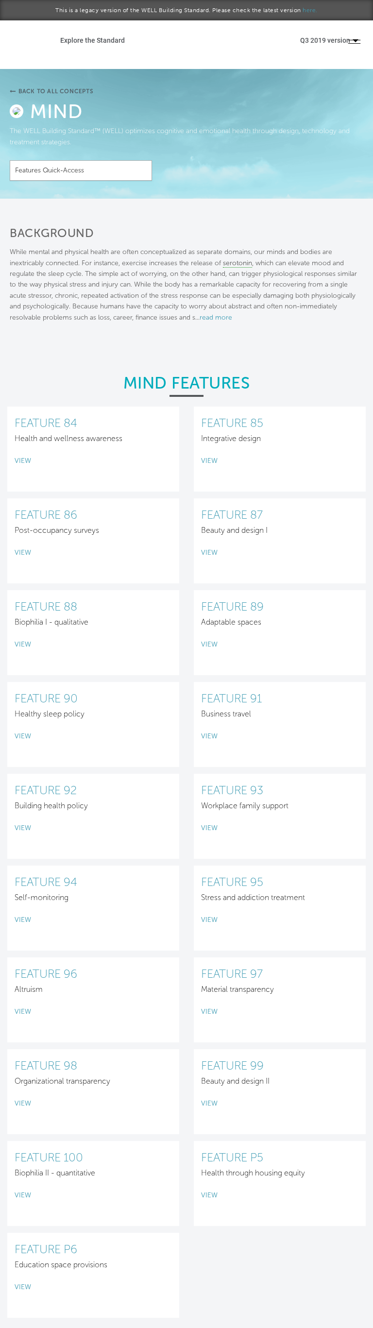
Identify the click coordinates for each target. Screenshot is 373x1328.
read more (216, 317)
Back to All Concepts (56, 91)
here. (310, 10)
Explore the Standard (92, 40)
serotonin (237, 263)
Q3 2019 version (326, 40)
